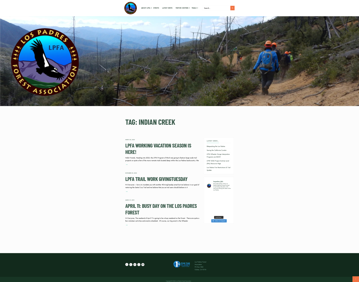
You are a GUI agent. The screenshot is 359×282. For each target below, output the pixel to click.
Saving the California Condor (217, 150)
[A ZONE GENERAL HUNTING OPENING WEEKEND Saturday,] (212, 204)
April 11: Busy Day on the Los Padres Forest (161, 209)
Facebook (126, 264)
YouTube (134, 264)
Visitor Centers (182, 8)
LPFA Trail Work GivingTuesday (156, 178)
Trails (194, 8)
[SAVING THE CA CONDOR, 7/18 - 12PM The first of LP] (225, 211)
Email (142, 264)
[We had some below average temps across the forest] (212, 196)
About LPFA (145, 8)
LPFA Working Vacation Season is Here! (158, 148)
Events (156, 8)
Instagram (138, 264)
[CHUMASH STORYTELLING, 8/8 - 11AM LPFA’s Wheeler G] (225, 204)
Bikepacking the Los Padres (216, 146)
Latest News (167, 8)
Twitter (130, 264)
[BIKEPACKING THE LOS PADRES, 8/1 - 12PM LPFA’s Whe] (212, 211)
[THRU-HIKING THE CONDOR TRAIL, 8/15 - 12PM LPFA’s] (225, 196)
